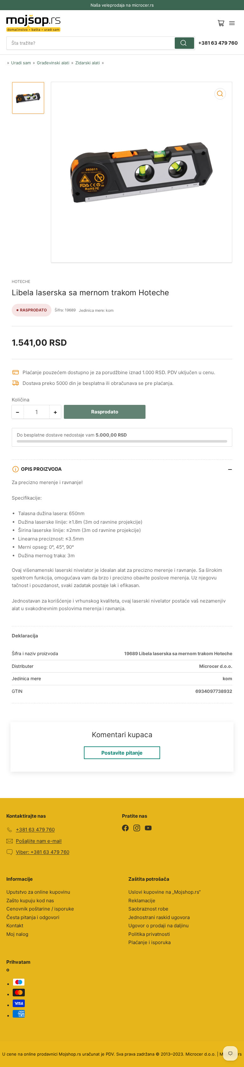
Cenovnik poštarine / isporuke (40, 909)
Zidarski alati (87, 62)
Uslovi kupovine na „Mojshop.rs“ (164, 892)
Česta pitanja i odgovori (32, 917)
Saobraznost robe (148, 909)
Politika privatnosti (149, 934)
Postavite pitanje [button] (122, 753)
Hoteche (21, 281)
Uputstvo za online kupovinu (38, 892)
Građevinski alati (53, 62)
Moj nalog (17, 934)
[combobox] (100, 43)
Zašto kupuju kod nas (30, 901)
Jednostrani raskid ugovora (159, 917)
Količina (20, 400)
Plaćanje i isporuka (149, 942)
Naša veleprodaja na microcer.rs (122, 5)
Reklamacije (141, 901)
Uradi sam (21, 62)
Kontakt (14, 926)
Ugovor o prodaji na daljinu (158, 926)
